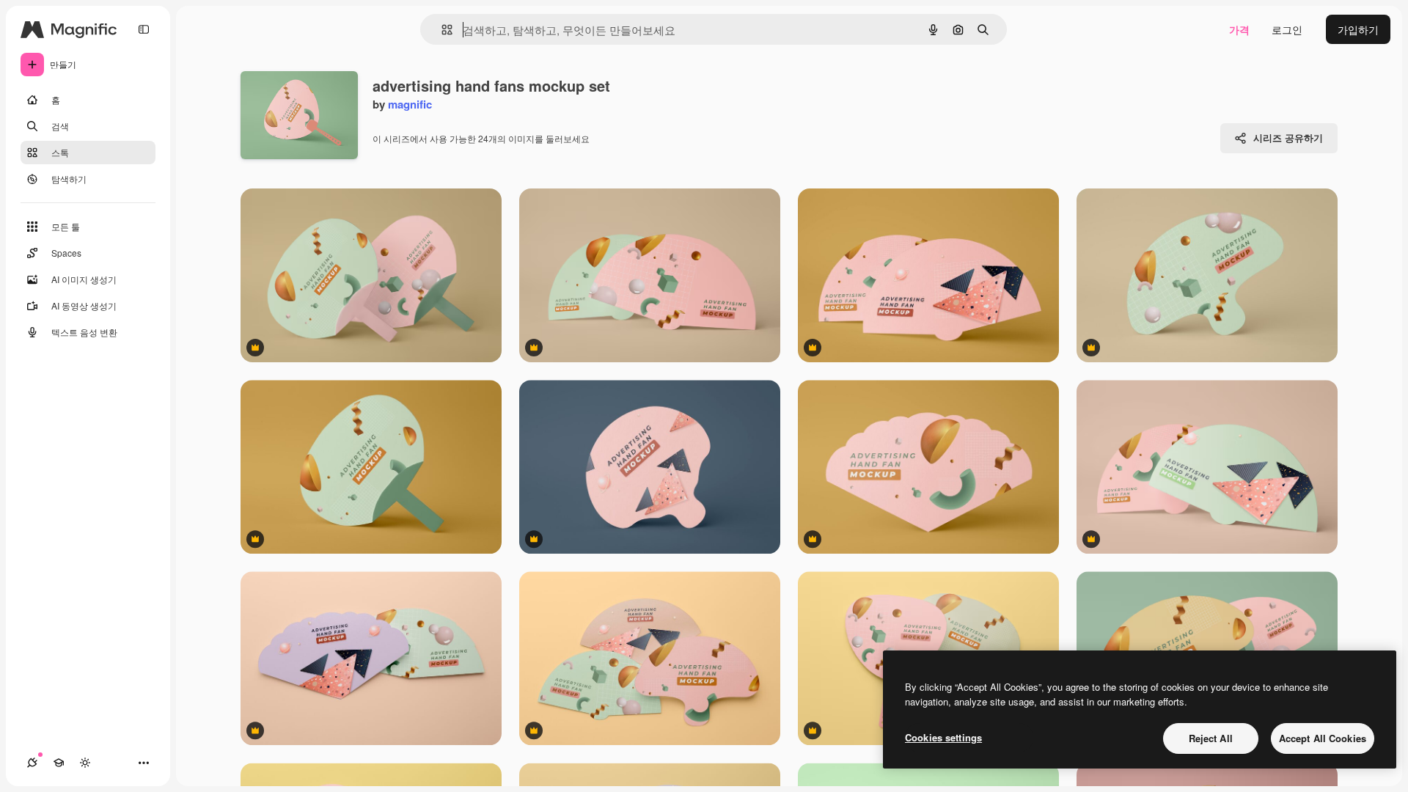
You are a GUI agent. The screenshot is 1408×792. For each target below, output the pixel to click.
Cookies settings (943, 737)
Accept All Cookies (1322, 738)
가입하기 (1358, 29)
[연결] (32, 762)
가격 (1239, 29)
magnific (410, 104)
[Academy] (58, 762)
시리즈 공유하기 (1288, 137)
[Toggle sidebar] (143, 29)
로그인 (1287, 29)
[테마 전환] (85, 762)
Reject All (1211, 738)
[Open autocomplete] (441, 29)
